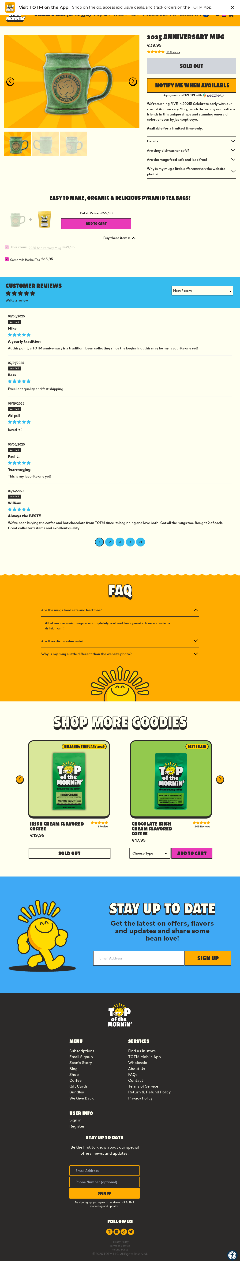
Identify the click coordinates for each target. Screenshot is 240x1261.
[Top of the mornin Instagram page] (109, 1231)
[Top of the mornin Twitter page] (131, 1231)
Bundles (76, 1092)
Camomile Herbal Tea (25, 260)
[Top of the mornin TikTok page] (123, 1231)
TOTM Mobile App (144, 1056)
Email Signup (81, 1056)
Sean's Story (80, 1062)
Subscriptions (81, 1050)
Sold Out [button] (69, 853)
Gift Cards (78, 1086)
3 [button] (120, 541)
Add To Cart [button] (192, 853)
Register (77, 1126)
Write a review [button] (17, 300)
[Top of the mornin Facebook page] (116, 1231)
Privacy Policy (140, 1098)
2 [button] (110, 541)
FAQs (133, 1074)
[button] (17, 143)
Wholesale (137, 1062)
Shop (74, 1074)
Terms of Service (143, 1086)
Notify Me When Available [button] (192, 85)
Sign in (75, 1120)
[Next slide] (133, 81)
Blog (73, 1068)
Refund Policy (120, 1249)
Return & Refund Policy (149, 1092)
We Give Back (81, 1098)
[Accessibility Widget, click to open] (232, 1255)
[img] (120, 334)
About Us (136, 1068)
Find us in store (142, 1050)
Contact (135, 1080)
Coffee (75, 1080)
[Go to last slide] (10, 81)
